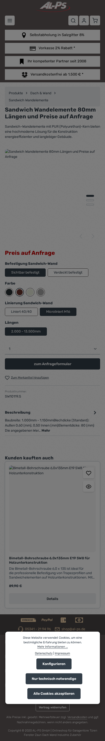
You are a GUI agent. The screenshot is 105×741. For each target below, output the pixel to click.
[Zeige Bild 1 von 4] (90, 196)
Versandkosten (77, 717)
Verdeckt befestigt (68, 272)
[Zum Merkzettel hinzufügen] (88, 472)
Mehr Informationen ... (52, 646)
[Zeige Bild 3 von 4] (90, 205)
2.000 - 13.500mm (26, 331)
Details (52, 599)
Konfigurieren (53, 664)
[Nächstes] (92, 236)
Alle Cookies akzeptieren (53, 694)
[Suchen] (73, 20)
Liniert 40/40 (21, 312)
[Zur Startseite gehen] (52, 7)
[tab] (51, 421)
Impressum (62, 653)
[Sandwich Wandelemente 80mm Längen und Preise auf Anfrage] (52, 196)
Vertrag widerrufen (52, 707)
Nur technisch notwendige (54, 679)
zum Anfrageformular (52, 364)
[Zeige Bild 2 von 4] (90, 200)
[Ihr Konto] (84, 20)
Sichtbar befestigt (25, 272)
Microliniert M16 (58, 312)
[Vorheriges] (81, 236)
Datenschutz (43, 653)
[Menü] (10, 20)
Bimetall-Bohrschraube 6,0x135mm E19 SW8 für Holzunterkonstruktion (49, 560)
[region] (52, 196)
